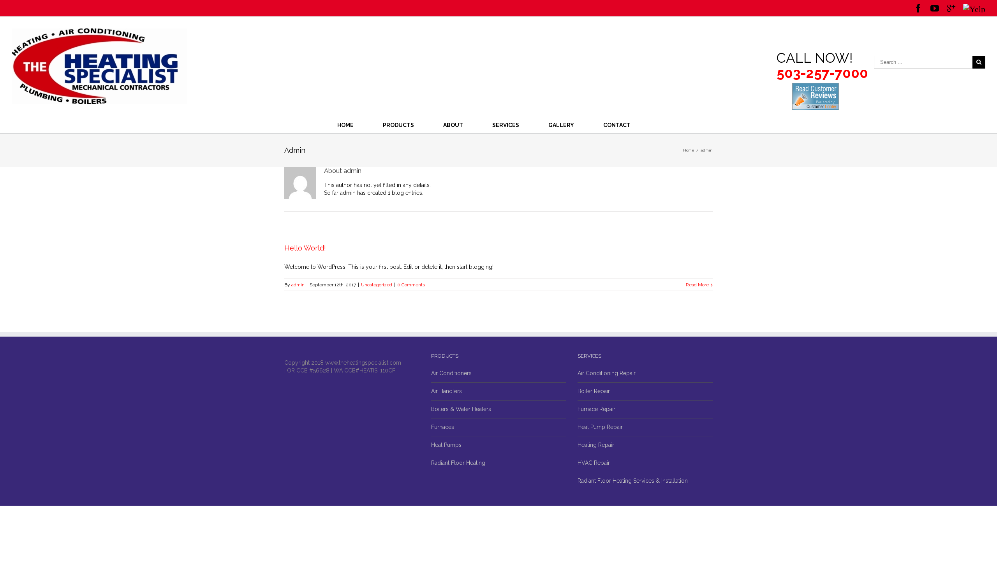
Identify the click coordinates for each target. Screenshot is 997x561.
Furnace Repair (596, 409)
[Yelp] (974, 8)
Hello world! (305, 248)
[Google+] (951, 8)
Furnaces (442, 427)
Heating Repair (596, 445)
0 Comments (411, 285)
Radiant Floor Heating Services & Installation (633, 481)
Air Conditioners (451, 373)
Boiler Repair (594, 391)
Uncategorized (376, 285)
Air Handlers (446, 391)
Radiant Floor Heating (458, 463)
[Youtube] (934, 8)
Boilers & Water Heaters (461, 409)
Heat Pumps (446, 445)
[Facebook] (918, 8)
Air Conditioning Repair (607, 373)
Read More (697, 285)
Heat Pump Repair (600, 427)
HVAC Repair (594, 463)
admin (298, 285)
